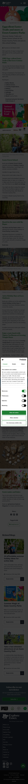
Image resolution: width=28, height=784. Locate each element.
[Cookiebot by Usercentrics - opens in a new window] (19, 360)
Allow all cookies (14, 412)
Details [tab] (14, 364)
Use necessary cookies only (14, 423)
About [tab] (23, 364)
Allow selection (14, 417)
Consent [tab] (5, 364)
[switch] (24, 396)
